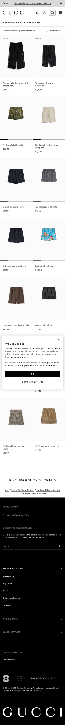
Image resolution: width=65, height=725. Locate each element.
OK (32, 374)
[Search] (52, 12)
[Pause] (61, 3)
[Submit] (59, 515)
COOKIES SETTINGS (32, 382)
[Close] (58, 339)
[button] (33, 568)
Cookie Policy (50, 365)
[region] (33, 362)
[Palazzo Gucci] (44, 678)
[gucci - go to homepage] (14, 12)
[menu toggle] (60, 12)
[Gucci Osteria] (20, 678)
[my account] (44, 12)
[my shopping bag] (38, 12)
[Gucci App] (6, 678)
